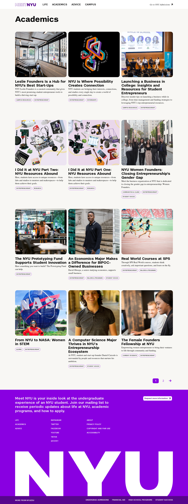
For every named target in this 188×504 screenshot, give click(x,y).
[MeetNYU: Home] (25, 4)
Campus (90, 4)
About (90, 420)
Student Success (164, 500)
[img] (41, 54)
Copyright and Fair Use (98, 428)
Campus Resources (23, 100)
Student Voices (129, 197)
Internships (91, 100)
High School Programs (140, 500)
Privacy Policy (94, 424)
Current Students (130, 355)
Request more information (156, 398)
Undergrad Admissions (97, 500)
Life (45, 4)
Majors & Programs (95, 278)
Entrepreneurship (41, 100)
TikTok (54, 437)
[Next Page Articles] (170, 380)
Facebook (56, 428)
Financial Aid (118, 500)
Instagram (56, 420)
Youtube (55, 433)
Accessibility (93, 433)
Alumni (19, 349)
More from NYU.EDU (24, 500)
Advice (76, 4)
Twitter (55, 424)
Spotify (54, 441)
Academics (59, 4)
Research (37, 188)
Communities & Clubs (131, 192)
